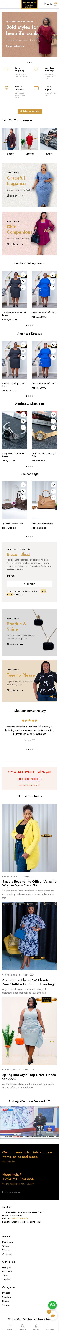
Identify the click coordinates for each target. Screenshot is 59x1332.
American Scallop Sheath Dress (14, 314)
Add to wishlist (23, 274)
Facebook (7, 1271)
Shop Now (29, 583)
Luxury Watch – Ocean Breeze (13, 455)
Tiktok (5, 1275)
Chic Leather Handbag (42, 523)
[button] (27, 62)
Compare (23, 287)
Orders (5, 1246)
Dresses (30, 153)
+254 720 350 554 (19, 1218)
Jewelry (49, 153)
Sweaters (6, 1297)
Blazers (10, 153)
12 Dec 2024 (29, 876)
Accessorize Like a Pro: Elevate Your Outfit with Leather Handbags (28, 981)
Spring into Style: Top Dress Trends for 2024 (29, 1076)
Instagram (6, 1267)
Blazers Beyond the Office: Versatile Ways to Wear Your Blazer (29, 883)
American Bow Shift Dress (44, 312)
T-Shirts (5, 1305)
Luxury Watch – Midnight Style (44, 455)
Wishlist (6, 1250)
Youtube (6, 1279)
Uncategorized (11, 876)
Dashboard (7, 1242)
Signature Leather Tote (12, 523)
